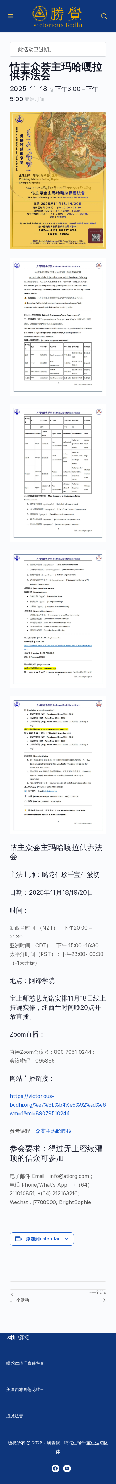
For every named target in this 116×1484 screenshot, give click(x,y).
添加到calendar (43, 1238)
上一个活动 (18, 1300)
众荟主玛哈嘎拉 (53, 1131)
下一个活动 (97, 1292)
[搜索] (104, 16)
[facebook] (55, 1468)
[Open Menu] (10, 16)
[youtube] (67, 1468)
